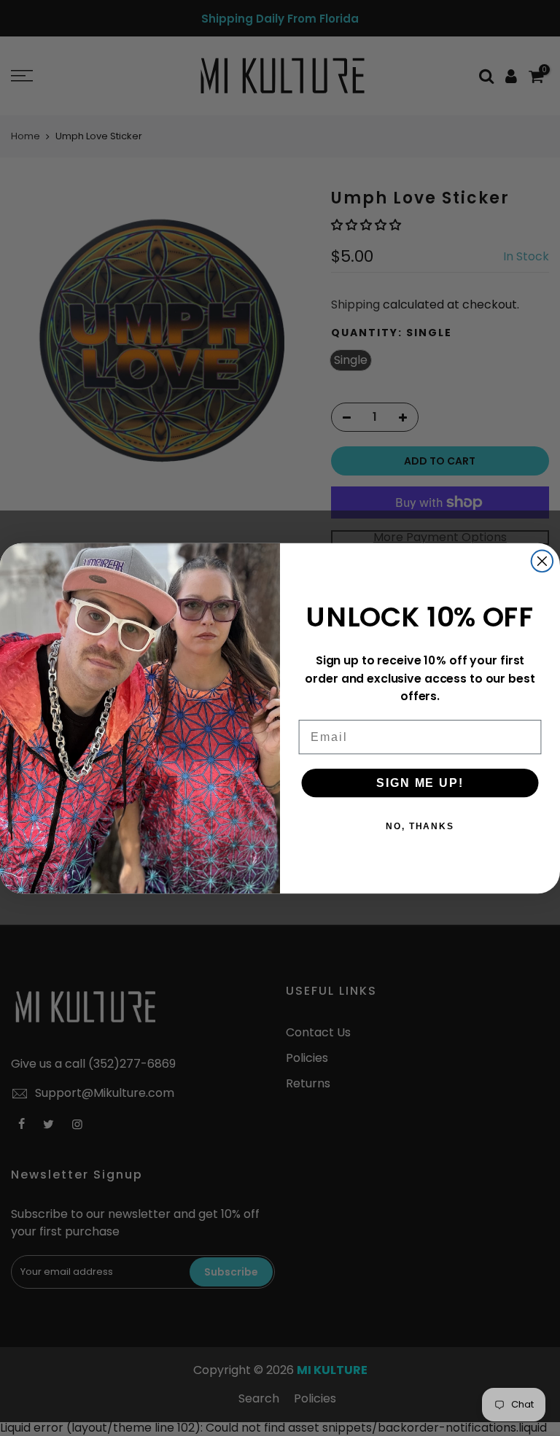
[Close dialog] (542, 561)
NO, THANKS (420, 825)
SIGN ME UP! (419, 782)
